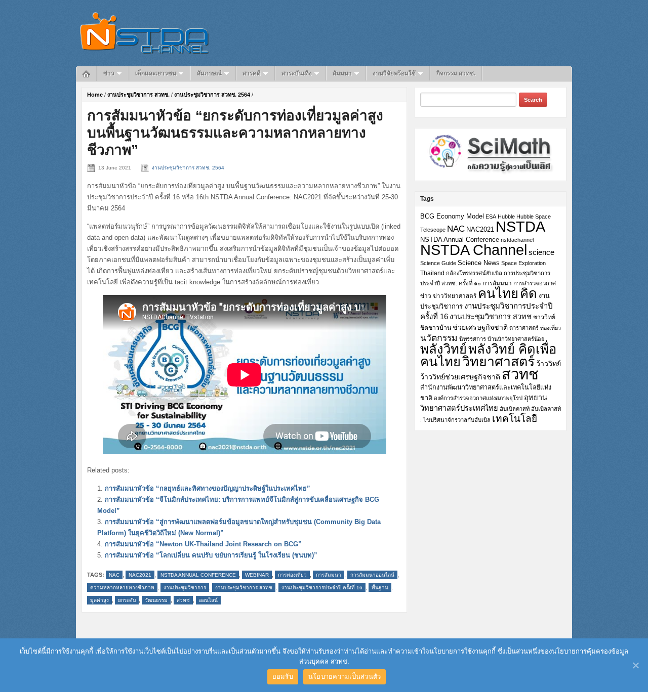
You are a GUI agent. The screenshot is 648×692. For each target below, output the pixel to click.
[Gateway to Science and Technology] (144, 32)
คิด (528, 293)
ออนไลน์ (208, 600)
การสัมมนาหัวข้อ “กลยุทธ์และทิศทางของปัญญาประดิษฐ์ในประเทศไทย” (207, 488)
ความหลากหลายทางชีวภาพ (122, 587)
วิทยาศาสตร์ (498, 361)
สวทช (183, 600)
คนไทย (498, 293)
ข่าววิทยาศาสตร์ (454, 295)
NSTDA (520, 226)
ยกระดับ (127, 600)
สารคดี (251, 73)
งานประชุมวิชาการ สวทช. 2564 (212, 95)
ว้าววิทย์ (548, 364)
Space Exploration (523, 263)
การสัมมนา (328, 575)
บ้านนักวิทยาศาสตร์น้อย (516, 339)
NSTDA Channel (473, 250)
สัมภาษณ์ (209, 73)
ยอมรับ (282, 676)
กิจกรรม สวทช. (455, 73)
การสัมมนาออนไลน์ (372, 575)
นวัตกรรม (439, 338)
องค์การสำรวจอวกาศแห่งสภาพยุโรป (478, 398)
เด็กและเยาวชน (155, 73)
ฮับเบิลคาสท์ (515, 409)
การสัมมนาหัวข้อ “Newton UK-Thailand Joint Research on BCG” (203, 544)
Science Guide (438, 263)
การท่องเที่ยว (292, 575)
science (541, 252)
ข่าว (108, 73)
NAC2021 (140, 575)
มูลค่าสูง (99, 600)
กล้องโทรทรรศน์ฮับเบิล (474, 273)
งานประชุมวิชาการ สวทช (243, 587)
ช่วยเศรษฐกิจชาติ (480, 327)
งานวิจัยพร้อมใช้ (394, 73)
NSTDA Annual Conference (198, 575)
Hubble (506, 216)
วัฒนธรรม (156, 600)
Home (95, 95)
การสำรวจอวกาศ (534, 283)
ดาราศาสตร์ (524, 328)
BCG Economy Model (452, 216)
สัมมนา (342, 73)
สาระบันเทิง (296, 73)
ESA (490, 216)
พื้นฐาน (380, 587)
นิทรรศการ (472, 339)
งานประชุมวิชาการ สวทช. (138, 95)
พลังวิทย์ (443, 349)
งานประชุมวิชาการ (185, 587)
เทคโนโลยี (514, 418)
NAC (114, 575)
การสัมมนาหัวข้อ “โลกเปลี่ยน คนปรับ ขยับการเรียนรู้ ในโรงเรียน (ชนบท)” (211, 555)
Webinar (257, 575)
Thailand (432, 273)
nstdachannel (517, 240)
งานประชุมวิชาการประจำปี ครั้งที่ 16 (321, 587)
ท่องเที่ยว (550, 328)
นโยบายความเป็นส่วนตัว (344, 676)
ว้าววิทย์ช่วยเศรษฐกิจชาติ (460, 377)
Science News (479, 263)
